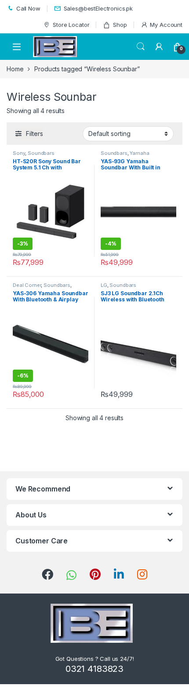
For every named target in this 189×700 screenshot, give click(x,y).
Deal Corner (27, 285)
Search (140, 46)
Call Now (28, 8)
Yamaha (139, 153)
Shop (120, 24)
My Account (166, 24)
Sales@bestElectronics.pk (98, 8)
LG (104, 285)
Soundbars (41, 153)
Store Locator (71, 24)
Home (15, 69)
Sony (19, 153)
